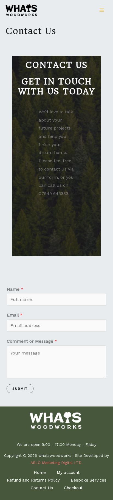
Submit (20, 389)
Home (40, 472)
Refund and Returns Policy (33, 480)
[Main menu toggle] (102, 10)
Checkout (73, 487)
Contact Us (42, 487)
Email (14, 315)
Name (15, 289)
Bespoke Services (88, 480)
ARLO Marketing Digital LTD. (56, 462)
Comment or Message (32, 341)
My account (68, 472)
